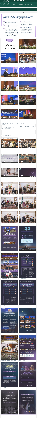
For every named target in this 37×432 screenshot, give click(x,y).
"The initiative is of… (4, 304)
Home (1, 12)
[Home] (4, 4)
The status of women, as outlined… (23, 413)
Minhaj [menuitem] (20, 6)
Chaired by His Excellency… (5, 386)
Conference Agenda (21, 128)
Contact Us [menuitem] (24, 6)
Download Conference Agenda (24, 131)
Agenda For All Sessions (22, 122)
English (8, 0)
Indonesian (4, 1)
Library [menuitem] (16, 6)
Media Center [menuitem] (11, 6)
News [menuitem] (31, 4)
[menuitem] (27, 6)
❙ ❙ (15, 36)
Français (6, 0)
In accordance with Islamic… (5, 413)
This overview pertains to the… (5, 277)
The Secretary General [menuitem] (20, 4)
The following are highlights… (23, 277)
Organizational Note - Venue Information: (6, 128)
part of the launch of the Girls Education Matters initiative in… (9, 193)
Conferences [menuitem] (27, 4)
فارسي (9, 1)
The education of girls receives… (23, 386)
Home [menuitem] (10, 4)
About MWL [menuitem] (13, 4)
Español (7, 1)
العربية (3, 0)
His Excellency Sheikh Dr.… (22, 193)
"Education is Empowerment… (23, 304)
